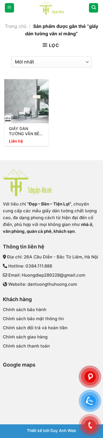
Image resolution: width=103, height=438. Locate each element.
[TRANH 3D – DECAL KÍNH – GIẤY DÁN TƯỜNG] (51, 8)
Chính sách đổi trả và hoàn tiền (35, 327)
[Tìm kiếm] (93, 8)
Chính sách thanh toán (26, 346)
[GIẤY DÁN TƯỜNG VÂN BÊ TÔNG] (26, 101)
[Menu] (9, 8)
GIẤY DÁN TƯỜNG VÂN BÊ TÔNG (24, 131)
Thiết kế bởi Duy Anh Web (51, 430)
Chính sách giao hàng (25, 337)
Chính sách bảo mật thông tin (33, 318)
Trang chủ (15, 26)
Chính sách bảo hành (24, 309)
